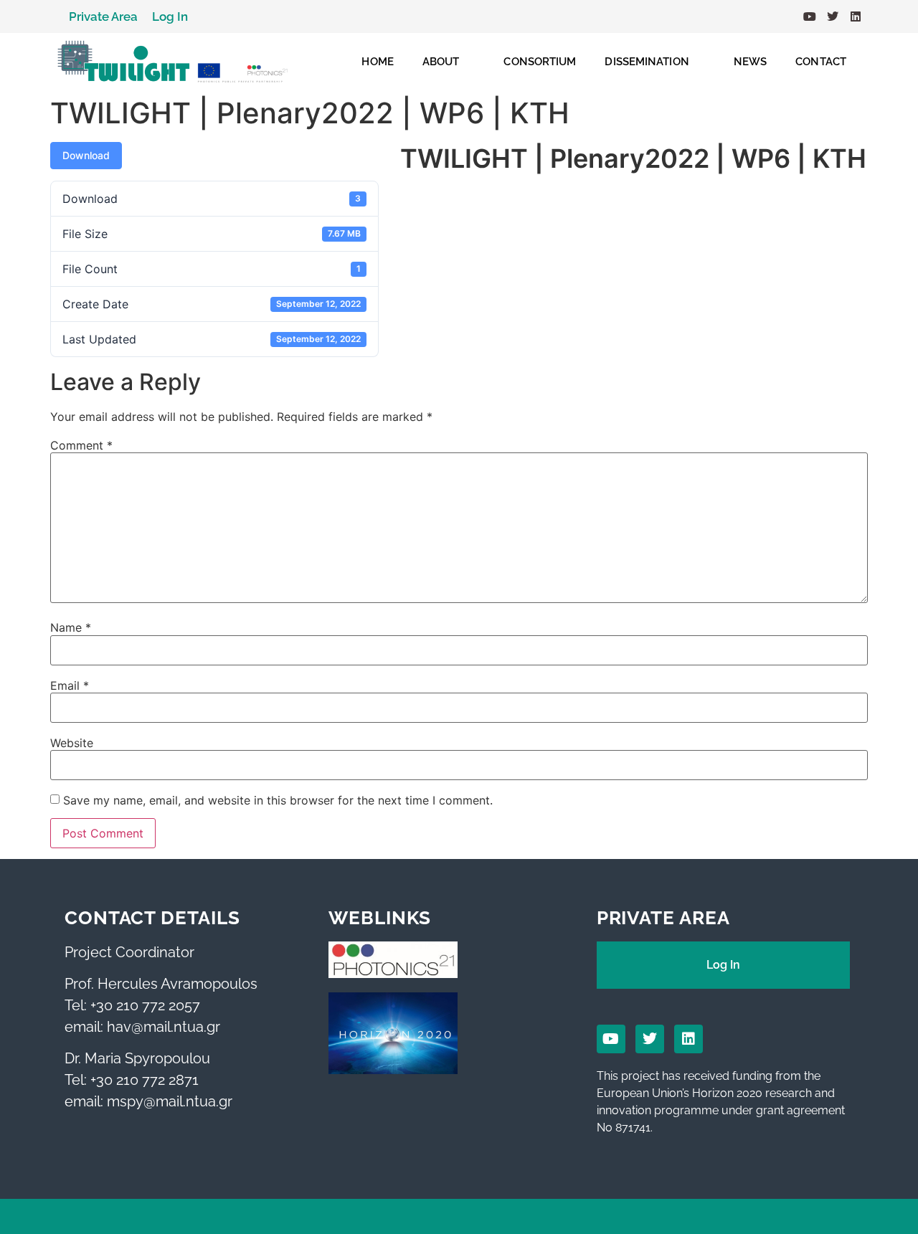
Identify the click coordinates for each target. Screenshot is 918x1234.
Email (69, 685)
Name (70, 627)
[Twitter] (832, 16)
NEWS (750, 61)
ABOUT (441, 61)
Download (86, 155)
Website (71, 743)
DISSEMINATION (646, 61)
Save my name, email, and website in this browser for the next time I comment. (278, 800)
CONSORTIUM (539, 61)
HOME (377, 61)
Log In (170, 16)
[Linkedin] (855, 16)
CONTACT (820, 61)
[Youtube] (809, 16)
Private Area (103, 16)
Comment (81, 445)
